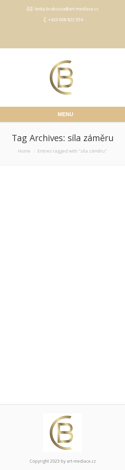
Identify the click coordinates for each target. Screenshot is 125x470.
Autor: (49, 374)
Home (24, 151)
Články (49, 367)
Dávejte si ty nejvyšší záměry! (50, 272)
